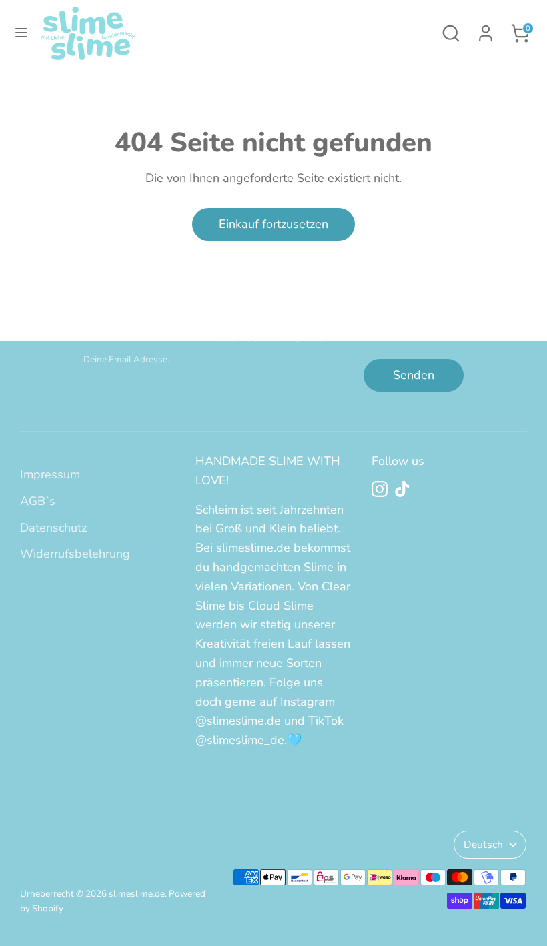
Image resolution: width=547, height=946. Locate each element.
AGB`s (37, 501)
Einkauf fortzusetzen (273, 224)
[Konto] (485, 29)
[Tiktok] (402, 489)
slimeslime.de (137, 893)
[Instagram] (380, 489)
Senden (413, 375)
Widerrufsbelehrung (75, 554)
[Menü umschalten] (21, 33)
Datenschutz (53, 528)
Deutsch (483, 844)
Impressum (50, 474)
